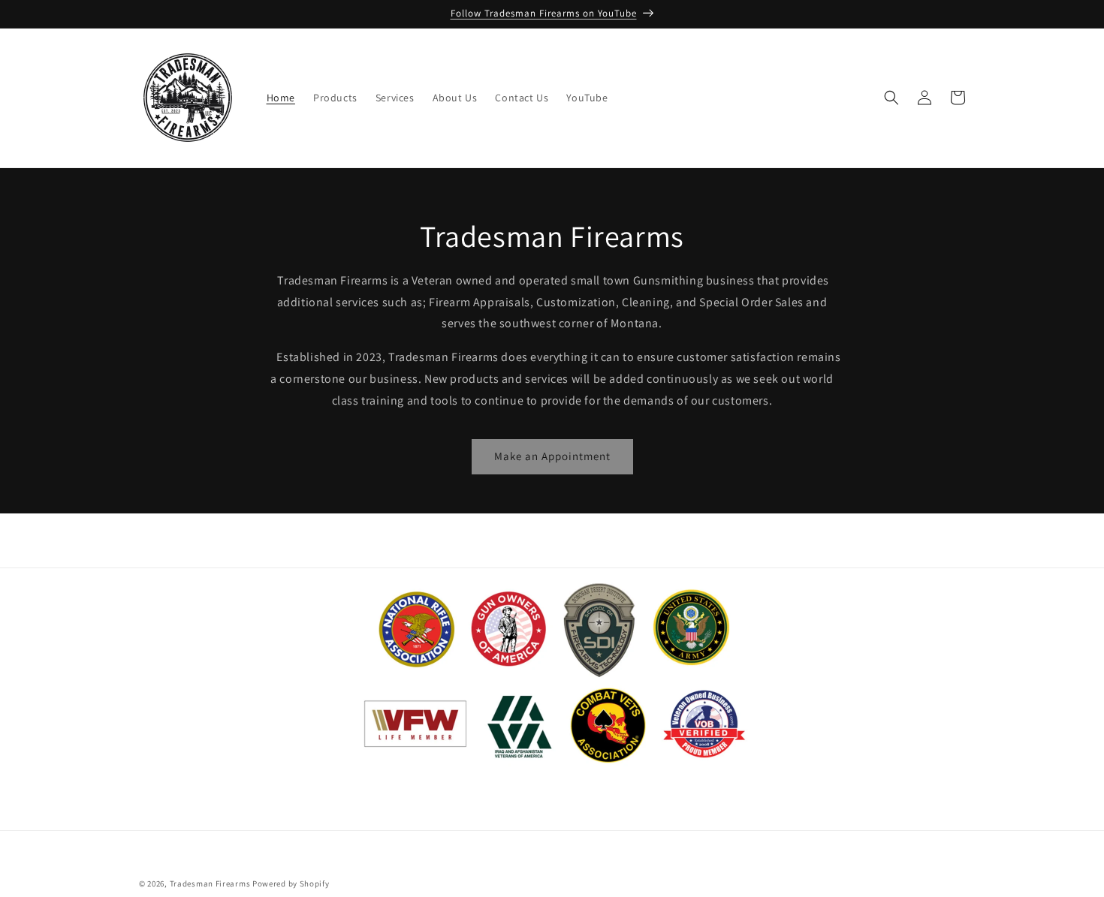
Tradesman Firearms (210, 883)
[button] (891, 97)
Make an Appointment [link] (552, 456)
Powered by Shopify (291, 883)
